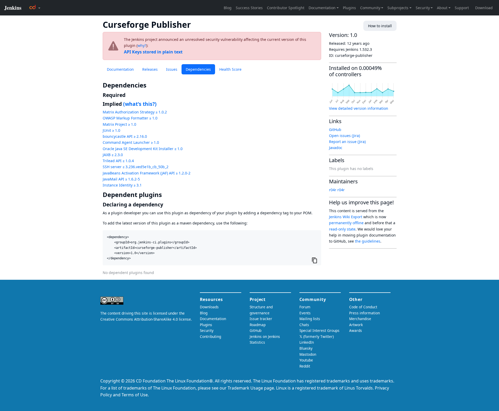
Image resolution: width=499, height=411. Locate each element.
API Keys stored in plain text (153, 52)
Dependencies (198, 69)
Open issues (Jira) (344, 135)
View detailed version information (358, 108)
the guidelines (367, 241)
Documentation (120, 69)
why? (142, 45)
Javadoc (335, 147)
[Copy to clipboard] (314, 260)
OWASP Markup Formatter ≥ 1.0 (130, 118)
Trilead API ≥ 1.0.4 (118, 160)
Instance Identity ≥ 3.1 (122, 185)
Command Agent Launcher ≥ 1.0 (131, 142)
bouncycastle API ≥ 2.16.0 (125, 136)
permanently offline (346, 222)
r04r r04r (337, 189)
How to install (380, 25)
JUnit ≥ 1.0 (111, 130)
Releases (150, 69)
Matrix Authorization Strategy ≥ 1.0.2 (135, 111)
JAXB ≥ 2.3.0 (113, 154)
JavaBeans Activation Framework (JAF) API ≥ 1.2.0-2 (146, 173)
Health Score (230, 69)
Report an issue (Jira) (347, 141)
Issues (171, 69)
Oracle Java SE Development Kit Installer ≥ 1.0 (143, 148)
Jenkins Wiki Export (345, 216)
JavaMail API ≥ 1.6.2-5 (121, 179)
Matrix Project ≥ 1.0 (119, 124)
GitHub (335, 129)
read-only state (342, 229)
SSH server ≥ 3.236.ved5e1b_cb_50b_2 (135, 166)
